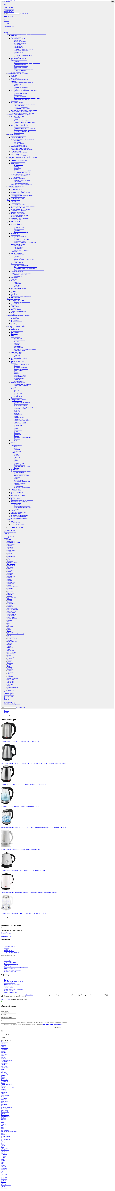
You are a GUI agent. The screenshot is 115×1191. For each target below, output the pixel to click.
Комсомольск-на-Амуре (14, 590)
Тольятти (10, 663)
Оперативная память (20, 43)
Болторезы (17, 411)
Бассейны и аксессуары (17, 300)
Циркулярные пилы (20, 395)
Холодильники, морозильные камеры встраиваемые (29, 270)
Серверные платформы (20, 64)
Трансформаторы (19, 347)
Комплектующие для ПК (18, 38)
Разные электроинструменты (19, 399)
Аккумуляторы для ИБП (21, 107)
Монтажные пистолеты (21, 419)
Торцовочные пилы (19, 391)
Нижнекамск (11, 544)
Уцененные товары (12, 525)
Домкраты (17, 504)
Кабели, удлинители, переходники (21, 111)
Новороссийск (11, 614)
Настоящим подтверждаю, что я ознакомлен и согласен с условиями (32, 1024)
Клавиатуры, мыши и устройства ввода (22, 82)
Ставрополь (10, 650)
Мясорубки (14, 279)
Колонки (16, 166)
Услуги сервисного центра (15, 527)
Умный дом (14, 317)
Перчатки (17, 449)
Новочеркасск (11, 617)
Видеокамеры (15, 318)
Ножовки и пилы (19, 425)
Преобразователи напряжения (19, 515)
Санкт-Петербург (12, 641)
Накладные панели (19, 340)
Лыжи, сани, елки (16, 309)
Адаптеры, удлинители (20, 367)
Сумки (16, 119)
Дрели (12, 335)
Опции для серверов (20, 70)
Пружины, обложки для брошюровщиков (23, 206)
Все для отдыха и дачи (13, 299)
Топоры (16, 436)
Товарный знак (8, 990)
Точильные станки (16, 490)
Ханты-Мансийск (12, 678)
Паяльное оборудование (18, 382)
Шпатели (16, 413)
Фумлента (14, 440)
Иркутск (9, 580)
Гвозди (16, 454)
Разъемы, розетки (19, 143)
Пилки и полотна (19, 378)
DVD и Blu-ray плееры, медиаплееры (21, 184)
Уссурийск (10, 672)
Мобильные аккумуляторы (18, 191)
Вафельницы (14, 233)
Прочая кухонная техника (18, 288)
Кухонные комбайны (17, 271)
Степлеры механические (21, 404)
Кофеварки (14, 251)
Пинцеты (17, 428)
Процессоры (17, 40)
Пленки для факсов (16, 216)
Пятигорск (10, 637)
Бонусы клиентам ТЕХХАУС (12, 970)
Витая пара (17, 140)
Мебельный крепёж (19, 465)
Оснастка (13, 363)
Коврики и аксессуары (20, 88)
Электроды (17, 355)
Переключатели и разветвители (20, 146)
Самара (9, 640)
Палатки (13, 305)
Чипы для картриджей (17, 212)
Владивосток (11, 564)
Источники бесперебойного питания (24, 104)
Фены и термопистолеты (18, 492)
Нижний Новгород (12, 609)
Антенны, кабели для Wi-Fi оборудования (23, 155)
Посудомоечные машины (21, 239)
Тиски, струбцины (16, 489)
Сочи (8, 649)
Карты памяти (18, 95)
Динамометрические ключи (22, 402)
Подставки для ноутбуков (21, 124)
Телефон (3, 1021)
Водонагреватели (19, 229)
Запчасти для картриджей (18, 204)
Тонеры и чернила (16, 219)
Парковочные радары (17, 513)
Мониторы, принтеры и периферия (17, 73)
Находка (9, 605)
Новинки (6, 529)
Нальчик (9, 602)
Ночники (16, 341)
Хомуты (16, 468)
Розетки (16, 344)
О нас (5, 945)
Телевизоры (14, 159)
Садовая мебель (15, 306)
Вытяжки (17, 238)
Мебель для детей (16, 522)
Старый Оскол (11, 652)
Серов (9, 646)
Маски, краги (18, 356)
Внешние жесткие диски (21, 93)
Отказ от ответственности (11, 952)
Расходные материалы (13, 200)
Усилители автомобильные (18, 516)
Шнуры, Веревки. (19, 472)
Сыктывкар (10, 657)
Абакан (9, 545)
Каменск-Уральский (13, 586)
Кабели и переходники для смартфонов (22, 195)
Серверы (16, 61)
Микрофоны (17, 168)
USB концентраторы (20, 96)
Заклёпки (17, 462)
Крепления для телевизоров (19, 160)
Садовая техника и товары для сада (21, 471)
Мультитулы (14, 308)
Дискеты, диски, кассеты (18, 213)
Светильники (18, 346)
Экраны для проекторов (21, 183)
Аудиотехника (15, 163)
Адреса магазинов (9, 7)
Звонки (13, 323)
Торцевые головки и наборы (22, 437)
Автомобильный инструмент (22, 507)
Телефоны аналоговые (17, 198)
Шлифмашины (15, 494)
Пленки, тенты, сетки (20, 474)
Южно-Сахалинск (12, 687)
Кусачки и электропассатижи (22, 420)
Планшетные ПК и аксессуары (19, 125)
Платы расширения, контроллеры (23, 57)
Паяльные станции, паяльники (23, 384)
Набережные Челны (13, 542)
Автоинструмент (16, 503)
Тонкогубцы (17, 434)
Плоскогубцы (18, 430)
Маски (16, 446)
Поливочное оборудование (22, 481)
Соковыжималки (15, 289)
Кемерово (10, 588)
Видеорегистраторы (16, 321)
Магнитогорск (11, 597)
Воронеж (10, 573)
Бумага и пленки (15, 203)
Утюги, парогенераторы (21, 232)
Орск (8, 628)
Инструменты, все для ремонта (16, 326)
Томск (9, 664)
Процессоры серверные (21, 66)
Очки (15, 448)
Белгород (10, 554)
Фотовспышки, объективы (21, 175)
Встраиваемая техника (17, 264)
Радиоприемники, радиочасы (22, 172)
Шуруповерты (15, 328)
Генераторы (14, 334)
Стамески (17, 433)
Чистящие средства (16, 221)
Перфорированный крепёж (22, 466)
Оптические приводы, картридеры (24, 55)
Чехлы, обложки (19, 133)
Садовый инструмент (20, 483)
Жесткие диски (18, 46)
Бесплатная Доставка (10, 968)
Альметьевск (11, 541)
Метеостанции (18, 247)
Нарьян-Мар (10, 603)
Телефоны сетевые (16, 151)
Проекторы (17, 181)
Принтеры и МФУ (16, 78)
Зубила (16, 372)
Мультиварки (14, 277)
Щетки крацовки (19, 381)
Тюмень (9, 667)
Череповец (10, 682)
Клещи (16, 416)
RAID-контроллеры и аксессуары (23, 69)
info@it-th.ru (16, 704)
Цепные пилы (18, 393)
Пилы (12, 388)
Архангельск (11, 550)
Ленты (13, 442)
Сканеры (13, 81)
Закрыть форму (24, 13)
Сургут (9, 655)
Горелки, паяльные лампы (18, 311)
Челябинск (10, 681)
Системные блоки (16, 37)
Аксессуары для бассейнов (22, 302)
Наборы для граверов (20, 376)
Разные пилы (18, 396)
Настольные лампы (19, 350)
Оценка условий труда (10, 992)
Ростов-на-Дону (12, 638)
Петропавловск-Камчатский (15, 634)
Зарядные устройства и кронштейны (24, 128)
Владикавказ (11, 565)
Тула (8, 666)
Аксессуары (17, 285)
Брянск (9, 559)
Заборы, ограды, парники (21, 475)
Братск (9, 558)
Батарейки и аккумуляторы (18, 210)
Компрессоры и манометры (22, 506)
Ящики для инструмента (18, 495)
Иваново (9, 577)
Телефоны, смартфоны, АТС (15, 186)
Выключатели (18, 338)
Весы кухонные (15, 235)
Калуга (9, 585)
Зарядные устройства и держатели (20, 192)
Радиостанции (15, 303)
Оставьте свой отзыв (10, 962)
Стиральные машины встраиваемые (24, 268)
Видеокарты (17, 44)
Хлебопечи (14, 294)
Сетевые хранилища (16, 154)
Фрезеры (16, 390)
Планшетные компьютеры (21, 127)
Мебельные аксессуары (17, 524)
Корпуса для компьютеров (21, 50)
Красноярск (10, 594)
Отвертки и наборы (19, 427)
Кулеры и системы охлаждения (23, 53)
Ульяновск (10, 670)
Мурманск (10, 600)
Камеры (13, 510)
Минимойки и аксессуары (18, 512)
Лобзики (13, 360)
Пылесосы (17, 230)
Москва (9, 599)
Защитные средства (16, 445)
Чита (8, 685)
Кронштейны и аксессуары (18, 324)
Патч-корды (17, 142)
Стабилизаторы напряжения (22, 108)
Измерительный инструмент (19, 358)
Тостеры (13, 291)
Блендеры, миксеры (16, 224)
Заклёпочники (18, 414)
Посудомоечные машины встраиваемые (25, 267)
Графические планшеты (21, 87)
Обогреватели (18, 248)
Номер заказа (4, 1011)
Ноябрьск (10, 620)
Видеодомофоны (15, 320)
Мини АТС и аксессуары (18, 197)
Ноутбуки (17, 117)
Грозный (9, 574)
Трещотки (17, 439)
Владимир (10, 567)
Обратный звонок (9, 26)
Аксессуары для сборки (17, 72)
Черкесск (10, 684)
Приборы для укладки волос (22, 258)
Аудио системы (18, 165)
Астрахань (10, 551)
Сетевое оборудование (13, 134)
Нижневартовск (12, 608)
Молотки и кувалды (20, 422)
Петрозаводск (11, 632)
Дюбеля (16, 455)
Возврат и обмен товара (11, 964)
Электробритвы (18, 262)
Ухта (8, 675)
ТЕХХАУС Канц (9, 12)
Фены (16, 261)
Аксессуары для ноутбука (21, 120)
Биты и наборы (18, 370)
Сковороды (17, 283)
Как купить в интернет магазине (13, 981)
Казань (6, 6)
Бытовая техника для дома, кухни (17, 222)
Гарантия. (7, 965)
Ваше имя (3, 1014)
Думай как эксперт (9, 946)
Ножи (12, 312)
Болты (16, 460)
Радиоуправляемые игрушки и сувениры (22, 113)
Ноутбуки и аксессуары (17, 116)
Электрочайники (16, 297)
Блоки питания (18, 52)
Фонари (13, 314)
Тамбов (9, 660)
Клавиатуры (17, 84)
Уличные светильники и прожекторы (25, 349)
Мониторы (14, 76)
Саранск (9, 643)
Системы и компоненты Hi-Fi (22, 171)
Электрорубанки (15, 332)
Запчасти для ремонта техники (19, 215)
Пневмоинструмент (16, 398)
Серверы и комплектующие (19, 60)
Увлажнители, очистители (21, 250)
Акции (6, 980)
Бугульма (10, 561)
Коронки (16, 373)
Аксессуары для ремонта (21, 369)
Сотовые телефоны (16, 189)
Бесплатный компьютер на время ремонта (16, 967)
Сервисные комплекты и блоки (20, 218)
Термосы (16, 286)
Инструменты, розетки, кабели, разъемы (22, 139)
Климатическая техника (18, 244)
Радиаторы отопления (17, 331)
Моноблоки (14, 35)
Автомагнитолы (15, 498)
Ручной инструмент (16, 401)
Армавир (10, 548)
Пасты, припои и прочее (21, 385)
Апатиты (10, 547)
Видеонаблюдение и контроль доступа (18, 315)
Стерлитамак (11, 653)
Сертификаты (8, 986)
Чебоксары (10, 679)
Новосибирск (11, 615)
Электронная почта (6, 1017)
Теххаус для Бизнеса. (10, 971)
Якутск (9, 688)
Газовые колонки (19, 227)
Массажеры (17, 256)
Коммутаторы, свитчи (17, 137)
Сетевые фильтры (19, 105)
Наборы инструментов (17, 361)
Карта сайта (7, 961)
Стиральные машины (20, 241)
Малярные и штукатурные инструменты (25, 407)
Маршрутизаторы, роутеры (18, 136)
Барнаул (9, 553)
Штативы (17, 177)
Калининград (11, 583)
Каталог (6, 32)
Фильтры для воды (16, 293)
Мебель (9, 519)
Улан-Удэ (10, 669)
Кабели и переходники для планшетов (25, 130)
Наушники (17, 169)
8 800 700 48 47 (8, 704)
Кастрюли (17, 282)
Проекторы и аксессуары (18, 178)
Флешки (16, 92)
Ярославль (10, 690)
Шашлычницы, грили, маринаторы (21, 296)
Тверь (9, 661)
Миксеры (17, 366)
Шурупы (16, 458)
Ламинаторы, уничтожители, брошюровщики (24, 110)
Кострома (10, 591)
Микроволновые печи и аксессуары (21, 273)
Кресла (13, 521)
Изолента (17, 343)
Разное (16, 431)
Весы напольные (19, 254)
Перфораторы (15, 329)
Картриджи (14, 201)
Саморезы (17, 457)
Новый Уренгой (12, 618)
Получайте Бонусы (9, 530)
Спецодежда (17, 451)
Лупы (15, 387)
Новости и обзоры (9, 983)
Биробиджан (11, 556)
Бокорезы (17, 410)
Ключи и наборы (19, 417)
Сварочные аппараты (17, 352)
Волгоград (10, 568)
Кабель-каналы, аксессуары (19, 152)
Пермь (9, 631)
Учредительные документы (12, 984)
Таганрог (10, 658)
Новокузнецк (11, 612)
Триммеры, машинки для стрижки (24, 259)
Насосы (16, 478)
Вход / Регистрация (9, 702)
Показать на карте (6, 936)
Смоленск (10, 647)
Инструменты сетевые (20, 145)
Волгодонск (10, 570)
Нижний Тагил (11, 611)
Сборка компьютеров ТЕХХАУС (13, 989)
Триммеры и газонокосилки (22, 487)
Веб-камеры (14, 101)
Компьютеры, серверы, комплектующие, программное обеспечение (26, 34)
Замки (12, 443)
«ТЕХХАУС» (29, 995)
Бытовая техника (16, 226)
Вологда (9, 571)
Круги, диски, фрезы (20, 375)
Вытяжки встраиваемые (21, 265)
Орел (8, 625)
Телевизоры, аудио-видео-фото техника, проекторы (22, 157)
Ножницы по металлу (20, 405)
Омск (9, 623)
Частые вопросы (8, 987)
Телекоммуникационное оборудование (22, 149)
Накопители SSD (19, 47)
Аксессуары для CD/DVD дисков (20, 209)
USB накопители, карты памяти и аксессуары (24, 90)
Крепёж (13, 452)
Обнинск (10, 621)
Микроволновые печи (20, 274)
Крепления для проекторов (22, 180)
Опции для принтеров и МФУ (19, 79)
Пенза (9, 629)
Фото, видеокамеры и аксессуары (20, 174)
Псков (9, 635)
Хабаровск (10, 676)
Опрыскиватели (18, 480)
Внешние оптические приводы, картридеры (26, 98)
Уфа (8, 673)
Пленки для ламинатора (18, 207)
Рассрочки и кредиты (10, 532)
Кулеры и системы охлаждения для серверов (27, 63)
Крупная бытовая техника (18, 236)
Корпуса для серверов (20, 67)
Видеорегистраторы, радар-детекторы (22, 500)
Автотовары (10, 497)
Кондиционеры (18, 245)
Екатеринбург (11, 576)
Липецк (9, 596)
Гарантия (6, 533)
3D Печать (14, 75)
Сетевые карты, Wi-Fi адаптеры (20, 148)
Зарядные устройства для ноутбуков (24, 122)
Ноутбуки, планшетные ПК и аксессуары (19, 114)
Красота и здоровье (16, 253)
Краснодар (10, 593)
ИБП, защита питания (17, 102)
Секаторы (17, 484)
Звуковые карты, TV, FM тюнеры (23, 49)
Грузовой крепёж (19, 463)
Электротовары (15, 337)
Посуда (13, 280)
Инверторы (17, 353)
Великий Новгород (13, 562)
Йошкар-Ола (11, 582)
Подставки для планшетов (21, 131)
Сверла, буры (18, 379)
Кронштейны (18, 276)
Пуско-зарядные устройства (19, 501)
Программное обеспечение (18, 58)
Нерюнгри (10, 606)
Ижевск (9, 579)
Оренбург (10, 626)
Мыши (16, 85)
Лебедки (16, 509)
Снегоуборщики (18, 486)
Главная (6, 711)
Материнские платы (20, 41)
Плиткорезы (14, 469)
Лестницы (17, 477)
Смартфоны (14, 187)
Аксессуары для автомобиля (19, 518)
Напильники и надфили (21, 423)
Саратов (9, 644)
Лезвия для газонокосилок (21, 364)
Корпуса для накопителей (21, 99)
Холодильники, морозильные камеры (25, 242)
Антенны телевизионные (18, 162)
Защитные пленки (16, 194)
